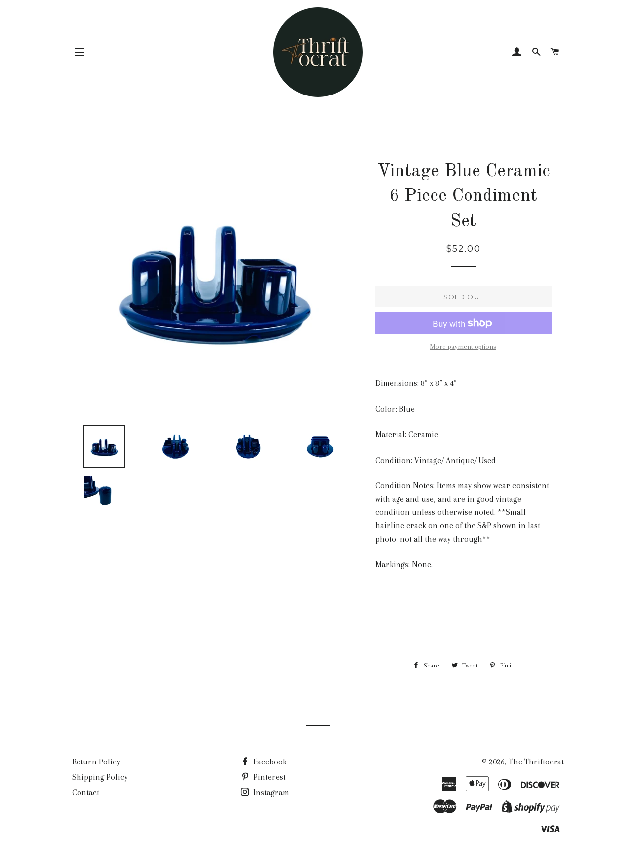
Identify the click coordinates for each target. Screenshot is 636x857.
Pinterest (268, 777)
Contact (85, 792)
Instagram (270, 792)
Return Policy (96, 761)
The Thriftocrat (536, 761)
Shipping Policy (100, 777)
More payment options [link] (463, 346)
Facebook (269, 761)
